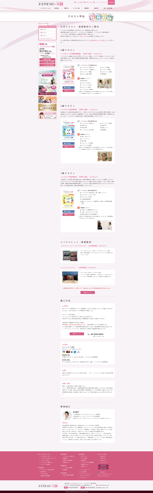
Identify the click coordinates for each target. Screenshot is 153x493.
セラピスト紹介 (44, 473)
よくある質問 (79, 2)
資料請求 (111, 2)
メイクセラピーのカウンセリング (48, 458)
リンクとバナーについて (101, 2)
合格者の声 (43, 471)
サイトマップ (83, 477)
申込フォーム (83, 36)
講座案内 (86, 8)
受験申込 (66, 8)
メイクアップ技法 (45, 460)
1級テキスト (43, 35)
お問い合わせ (88, 2)
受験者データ (66, 462)
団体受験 (47, 65)
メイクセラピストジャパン (106, 474)
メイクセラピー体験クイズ (47, 462)
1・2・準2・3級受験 (68, 467)
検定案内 (57, 8)
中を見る (68, 87)
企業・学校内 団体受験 (68, 475)
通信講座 (83, 460)
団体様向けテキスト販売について (100, 40)
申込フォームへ (68, 90)
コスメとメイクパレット (46, 38)
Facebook (102, 472)
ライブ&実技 (84, 458)
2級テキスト (43, 32)
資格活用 (96, 8)
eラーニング (84, 456)
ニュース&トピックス (85, 469)
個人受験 (47, 62)
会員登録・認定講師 (45, 475)
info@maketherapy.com (103, 485)
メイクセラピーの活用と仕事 (47, 469)
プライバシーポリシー (85, 475)
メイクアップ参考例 (45, 464)
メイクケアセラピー (104, 476)
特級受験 (47, 59)
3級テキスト (43, 29)
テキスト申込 (76, 8)
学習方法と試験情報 (67, 460)
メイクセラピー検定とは (68, 456)
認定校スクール (85, 464)
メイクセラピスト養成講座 (87, 462)
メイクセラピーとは (45, 8)
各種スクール (84, 466)
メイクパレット (104, 462)
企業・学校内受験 (107, 8)
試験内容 (65, 458)
